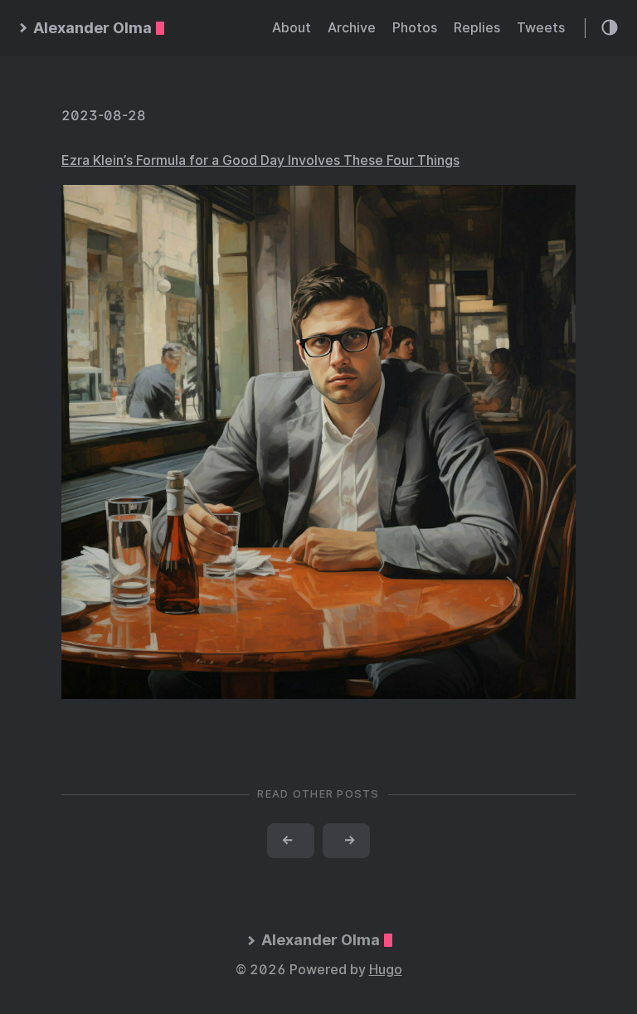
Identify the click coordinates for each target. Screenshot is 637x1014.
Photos (414, 28)
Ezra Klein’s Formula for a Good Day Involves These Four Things (260, 160)
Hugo (385, 970)
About (291, 28)
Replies (477, 28)
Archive (352, 28)
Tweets (541, 28)
